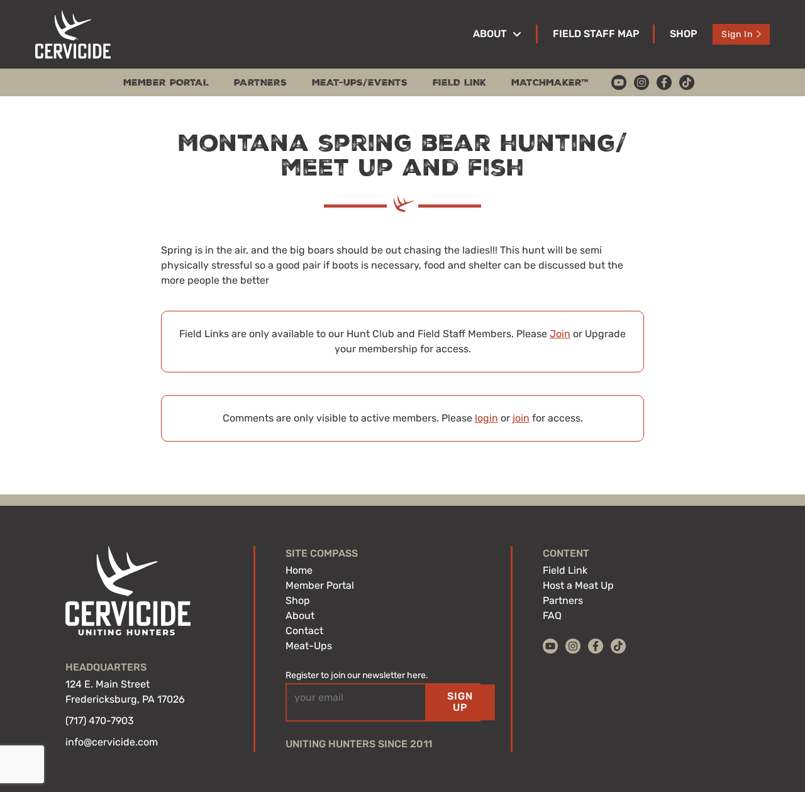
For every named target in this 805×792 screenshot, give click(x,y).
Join (560, 334)
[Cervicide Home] (73, 34)
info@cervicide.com (111, 742)
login (486, 418)
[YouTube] (618, 82)
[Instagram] (641, 82)
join (521, 418)
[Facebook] (664, 82)
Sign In (737, 34)
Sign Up (460, 701)
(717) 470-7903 (99, 721)
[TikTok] (686, 82)
